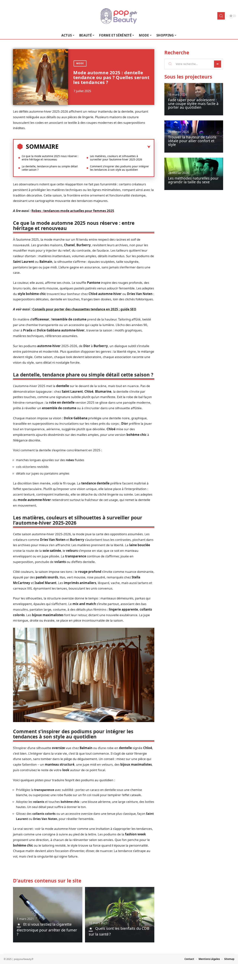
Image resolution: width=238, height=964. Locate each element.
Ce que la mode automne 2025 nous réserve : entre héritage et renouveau (50, 157)
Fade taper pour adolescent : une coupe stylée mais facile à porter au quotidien (193, 104)
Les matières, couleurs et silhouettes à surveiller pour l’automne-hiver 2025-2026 (116, 157)
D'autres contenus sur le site (47, 880)
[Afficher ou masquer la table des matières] (104, 147)
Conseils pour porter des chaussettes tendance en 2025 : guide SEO (84, 309)
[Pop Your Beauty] (119, 16)
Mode (80, 63)
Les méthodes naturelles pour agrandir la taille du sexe (193, 180)
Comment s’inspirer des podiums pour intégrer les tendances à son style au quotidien (119, 168)
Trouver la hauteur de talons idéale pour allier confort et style (192, 141)
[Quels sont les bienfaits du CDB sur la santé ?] (119, 914)
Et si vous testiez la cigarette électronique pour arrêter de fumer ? (47, 929)
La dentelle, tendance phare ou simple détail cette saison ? (50, 168)
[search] (221, 16)
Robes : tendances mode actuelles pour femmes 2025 (72, 211)
